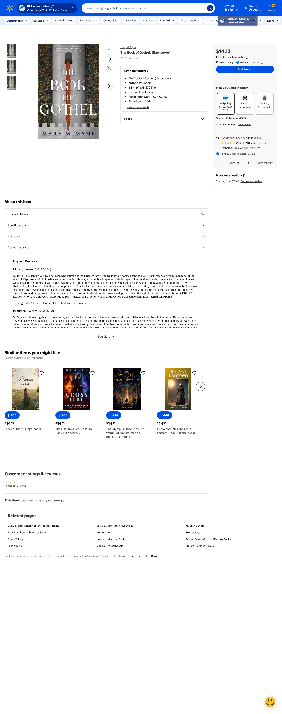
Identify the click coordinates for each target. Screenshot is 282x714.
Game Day (212, 20)
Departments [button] (15, 20)
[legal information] (247, 57)
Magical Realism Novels (109, 545)
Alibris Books (253, 137)
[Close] (71, 20)
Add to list (233, 162)
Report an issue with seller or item (241, 147)
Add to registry (264, 162)
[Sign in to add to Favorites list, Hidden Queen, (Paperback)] (42, 373)
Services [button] (38, 20)
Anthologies (103, 532)
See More (104, 336)
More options (244, 124)
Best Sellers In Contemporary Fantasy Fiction (33, 525)
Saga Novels (15, 545)
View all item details (138, 107)
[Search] (210, 8)
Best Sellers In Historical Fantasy (114, 525)
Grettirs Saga (193, 532)
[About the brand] (202, 247)
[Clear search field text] (201, 8)
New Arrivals (167, 20)
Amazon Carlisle (195, 525)
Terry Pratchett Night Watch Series (27, 532)
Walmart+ (230, 20)
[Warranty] (202, 236)
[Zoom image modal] (108, 67)
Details (251, 153)
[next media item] (109, 86)
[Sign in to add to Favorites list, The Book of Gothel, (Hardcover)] (108, 59)
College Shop (111, 20)
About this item (18, 201)
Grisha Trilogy (15, 539)
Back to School (88, 20)
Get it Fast (130, 20)
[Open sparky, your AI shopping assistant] (270, 702)
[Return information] (261, 62)
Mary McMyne (128, 47)
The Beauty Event (190, 20)
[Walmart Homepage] (10, 8)
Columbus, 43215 (236, 118)
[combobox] (148, 8)
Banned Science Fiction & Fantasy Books (208, 539)
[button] (229, 8)
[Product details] (202, 214)
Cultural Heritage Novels (200, 545)
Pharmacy (148, 20)
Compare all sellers (251, 181)
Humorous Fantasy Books (111, 539)
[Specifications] (202, 225)
